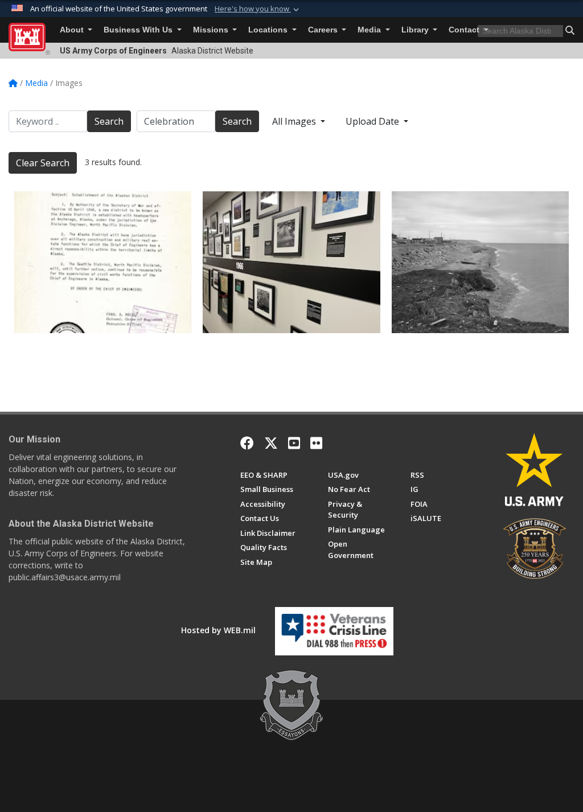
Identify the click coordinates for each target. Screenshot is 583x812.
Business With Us (139, 30)
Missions (212, 30)
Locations (269, 30)
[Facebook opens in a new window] (247, 443)
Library (416, 30)
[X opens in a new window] (271, 443)
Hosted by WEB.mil (218, 630)
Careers (324, 30)
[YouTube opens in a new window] (294, 443)
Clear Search (42, 163)
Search (109, 121)
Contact (465, 30)
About (73, 30)
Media (370, 30)
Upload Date (373, 121)
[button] (258, 9)
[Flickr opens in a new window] (316, 443)
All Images (295, 121)
